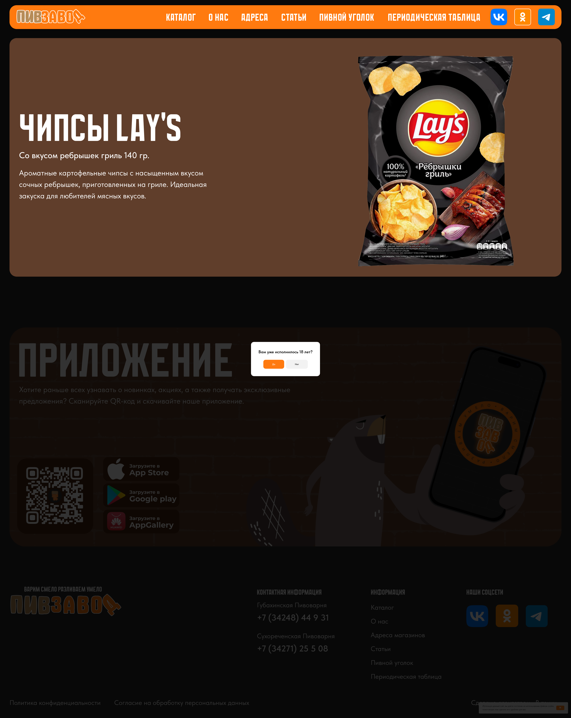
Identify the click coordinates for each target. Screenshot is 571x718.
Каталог (181, 18)
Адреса (254, 18)
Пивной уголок (347, 18)
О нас (218, 18)
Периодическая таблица (434, 18)
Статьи (294, 18)
